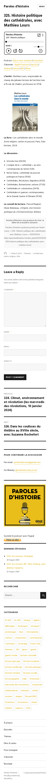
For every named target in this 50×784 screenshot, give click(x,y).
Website (8, 361)
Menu (42, 6)
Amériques (23, 626)
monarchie (37, 685)
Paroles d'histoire (16, 6)
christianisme (32, 632)
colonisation (20, 638)
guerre (33, 649)
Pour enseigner (11, 750)
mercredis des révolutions (17, 685)
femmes (9, 649)
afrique (27, 620)
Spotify (34, 65)
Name (7, 332)
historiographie (12, 679)
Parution (27, 253)
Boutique (8, 764)
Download (38, 60)
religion (13, 256)
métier (35, 690)
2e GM (17, 620)
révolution (9, 702)
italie (24, 679)
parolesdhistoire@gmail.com (27, 462)
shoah (34, 702)
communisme (35, 638)
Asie (21, 632)
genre (24, 649)
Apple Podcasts (22, 65)
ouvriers (8, 696)
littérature (34, 679)
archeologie (10, 632)
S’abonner (8, 757)
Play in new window (22, 60)
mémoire (25, 690)
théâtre (8, 708)
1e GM (8, 620)
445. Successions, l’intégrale (20, 556)
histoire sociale (30, 673)
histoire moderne (31, 661)
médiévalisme (11, 690)
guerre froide (11, 655)
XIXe (18, 256)
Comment (9, 289)
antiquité (35, 626)
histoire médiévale (13, 667)
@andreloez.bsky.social (26, 470)
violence (19, 708)
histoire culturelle (28, 655)
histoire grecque (12, 661)
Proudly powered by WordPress (12, 777)
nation (6, 256)
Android (7, 68)
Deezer (16, 68)
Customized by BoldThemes (35, 772)
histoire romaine (12, 673)
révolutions (23, 702)
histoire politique (33, 667)
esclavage (22, 644)
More (28, 68)
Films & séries (10, 743)
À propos (8, 723)
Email (7, 346)
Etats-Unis (35, 644)
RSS (22, 68)
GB (17, 649)
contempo (10, 644)
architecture (38, 253)
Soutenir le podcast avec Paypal (19, 536)
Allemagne (10, 626)
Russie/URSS (31, 696)
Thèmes (7, 736)
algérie (36, 620)
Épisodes (8, 730)
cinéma (8, 638)
